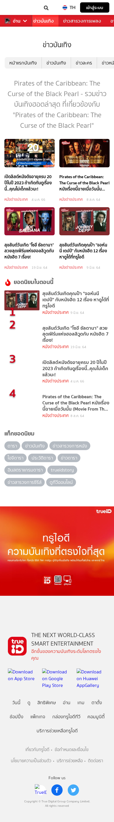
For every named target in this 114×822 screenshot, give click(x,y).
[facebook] (57, 790)
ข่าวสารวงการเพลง (82, 21)
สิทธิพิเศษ (46, 702)
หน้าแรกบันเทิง (23, 62)
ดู (28, 702)
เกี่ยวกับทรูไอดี (37, 750)
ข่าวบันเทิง (43, 21)
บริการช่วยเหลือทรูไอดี (57, 730)
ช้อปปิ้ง (16, 716)
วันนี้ (16, 702)
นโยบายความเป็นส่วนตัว (31, 761)
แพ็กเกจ (37, 716)
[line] (40, 790)
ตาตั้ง (96, 702)
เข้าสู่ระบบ (94, 7)
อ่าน (16, 21)
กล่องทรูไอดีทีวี (66, 716)
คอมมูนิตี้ (96, 716)
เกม (80, 702)
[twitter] (73, 790)
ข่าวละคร (84, 62)
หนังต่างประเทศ (16, 199)
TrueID (16, 7)
